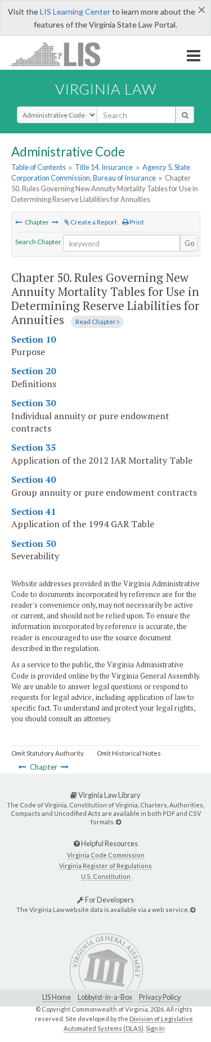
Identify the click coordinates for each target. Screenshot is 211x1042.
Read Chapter (96, 321)
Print (136, 222)
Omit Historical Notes (129, 753)
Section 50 (33, 543)
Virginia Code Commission (106, 855)
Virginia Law (105, 88)
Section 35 (33, 447)
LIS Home (56, 997)
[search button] (185, 114)
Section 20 (33, 371)
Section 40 (33, 479)
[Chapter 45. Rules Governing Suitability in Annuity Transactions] (18, 222)
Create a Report (93, 222)
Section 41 (33, 511)
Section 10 (33, 339)
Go (190, 243)
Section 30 (33, 403)
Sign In (155, 1028)
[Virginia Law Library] (118, 821)
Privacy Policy (160, 997)
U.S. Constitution (106, 876)
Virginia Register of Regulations (105, 865)
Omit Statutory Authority (47, 753)
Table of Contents (38, 167)
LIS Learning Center (75, 11)
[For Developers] (192, 909)
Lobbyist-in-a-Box (105, 997)
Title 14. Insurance (104, 167)
